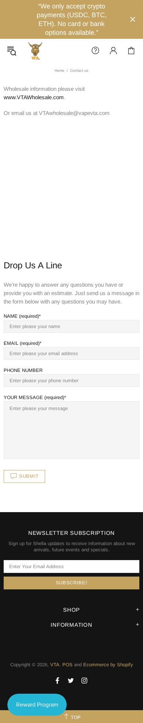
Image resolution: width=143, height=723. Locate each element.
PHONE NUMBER (23, 370)
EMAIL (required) (22, 343)
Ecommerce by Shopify (108, 664)
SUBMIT (29, 476)
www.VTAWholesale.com (34, 97)
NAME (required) (21, 316)
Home (60, 70)
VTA (35, 50)
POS (67, 664)
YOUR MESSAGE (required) (34, 397)
